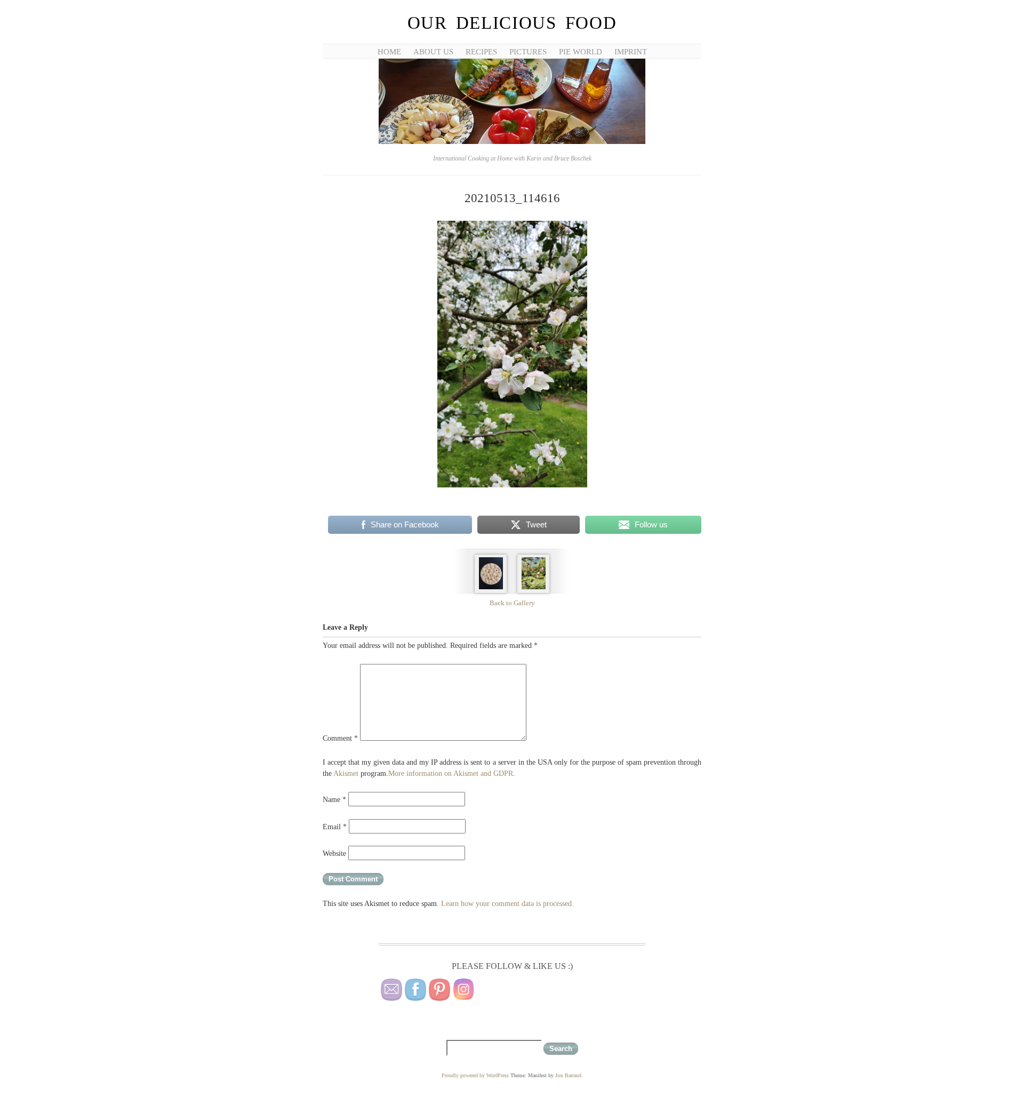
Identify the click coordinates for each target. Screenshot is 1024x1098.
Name (334, 800)
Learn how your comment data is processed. (507, 904)
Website (334, 853)
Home (389, 51)
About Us (433, 51)
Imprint (630, 51)
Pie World (580, 51)
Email (335, 827)
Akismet (345, 774)
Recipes (481, 51)
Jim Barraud (568, 1075)
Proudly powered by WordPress (475, 1075)
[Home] (512, 142)
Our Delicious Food (512, 23)
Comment (340, 738)
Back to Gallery (512, 603)
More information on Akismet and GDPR (450, 774)
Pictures (528, 51)
